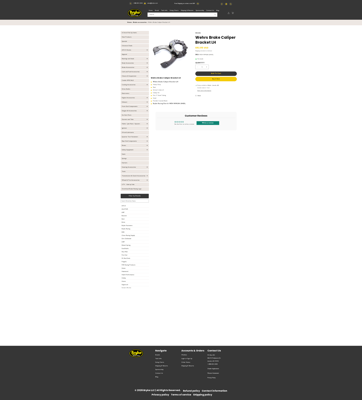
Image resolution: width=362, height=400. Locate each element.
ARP (123, 212)
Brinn (123, 222)
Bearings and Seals (128, 59)
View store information (204, 90)
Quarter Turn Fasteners (130, 137)
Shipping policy (202, 394)
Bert (123, 219)
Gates (124, 268)
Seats (123, 154)
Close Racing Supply (128, 235)
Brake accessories (140, 22)
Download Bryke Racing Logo (132, 189)
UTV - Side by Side (128, 184)
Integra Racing (126, 288)
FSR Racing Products (128, 265)
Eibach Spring (126, 245)
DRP (123, 242)
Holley (124, 278)
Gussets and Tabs (128, 119)
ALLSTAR (125, 209)
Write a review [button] (208, 123)
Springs (124, 158)
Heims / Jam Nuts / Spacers (131, 124)
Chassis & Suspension (129, 76)
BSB (123, 232)
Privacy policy (160, 394)
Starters (124, 163)
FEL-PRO (125, 252)
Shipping (197, 51)
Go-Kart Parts (126, 115)
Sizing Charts (159, 362)
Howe (124, 281)
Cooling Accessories (128, 85)
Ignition (124, 128)
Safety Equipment (127, 150)
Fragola (124, 262)
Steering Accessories (129, 167)
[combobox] (182, 15)
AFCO (124, 206)
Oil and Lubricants (128, 132)
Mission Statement (213, 373)
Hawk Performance (128, 275)
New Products (127, 37)
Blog (156, 377)
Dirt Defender (126, 239)
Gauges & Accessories (129, 111)
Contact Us (159, 373)
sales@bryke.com (152, 3)
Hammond (125, 271)
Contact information (214, 390)
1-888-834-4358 (137, 3)
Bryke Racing (126, 229)
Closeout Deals (127, 46)
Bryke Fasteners (127, 225)
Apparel (124, 54)
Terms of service (181, 394)
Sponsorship (159, 369)
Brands (157, 355)
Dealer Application (213, 369)
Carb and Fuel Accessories (131, 72)
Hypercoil (125, 285)
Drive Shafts (126, 89)
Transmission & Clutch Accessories (133, 176)
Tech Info (158, 358)
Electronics (125, 93)
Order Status (185, 362)
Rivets (124, 145)
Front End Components (130, 106)
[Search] (215, 15)
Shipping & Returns (161, 366)
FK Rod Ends (126, 258)
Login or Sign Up (186, 358)
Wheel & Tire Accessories (131, 180)
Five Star (124, 255)
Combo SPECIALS (128, 80)
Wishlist (184, 355)
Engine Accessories (128, 98)
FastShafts (125, 248)
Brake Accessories (128, 67)
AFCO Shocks (126, 50)
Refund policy (191, 390)
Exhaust (124, 102)
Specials (124, 41)
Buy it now (216, 79)
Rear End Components (129, 141)
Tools (124, 171)
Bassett (124, 216)
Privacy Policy (211, 378)
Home (129, 22)
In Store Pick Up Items (129, 33)
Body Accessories (128, 63)
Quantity (199, 63)
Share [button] (199, 95)
